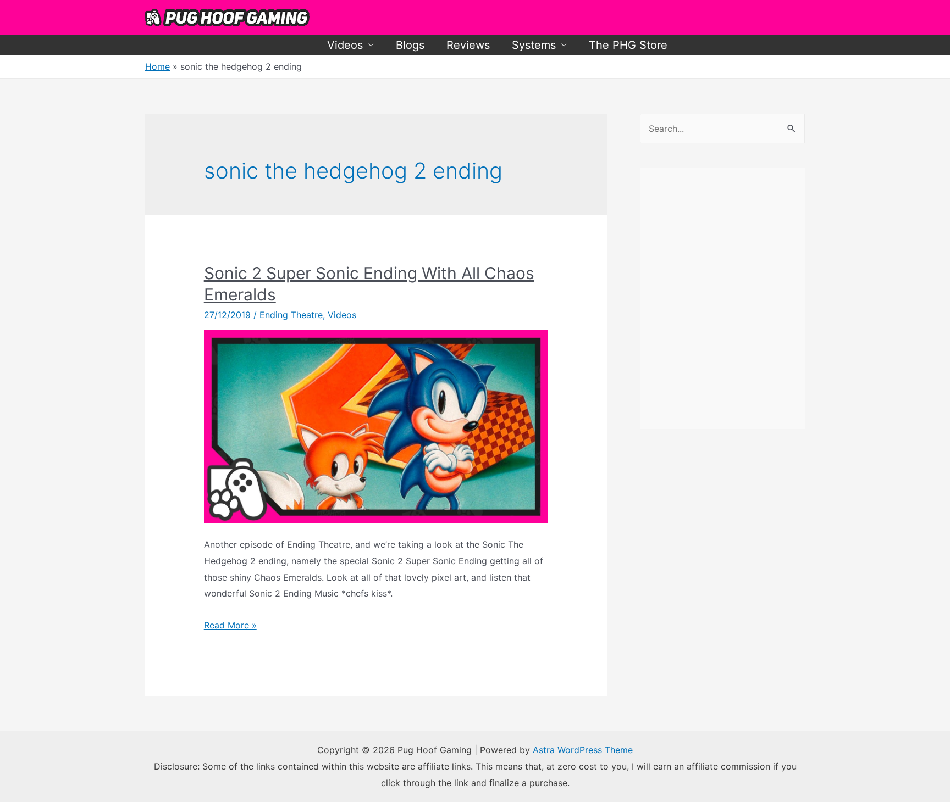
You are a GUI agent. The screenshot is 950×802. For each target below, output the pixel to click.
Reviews (468, 45)
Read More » (230, 625)
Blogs (410, 45)
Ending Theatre (291, 314)
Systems (534, 45)
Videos (345, 45)
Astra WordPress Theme (583, 749)
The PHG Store (628, 45)
